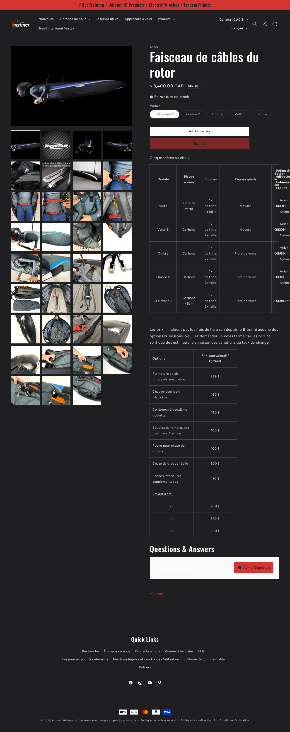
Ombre (220, 115)
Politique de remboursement (158, 720)
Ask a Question (256, 568)
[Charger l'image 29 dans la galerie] (25, 360)
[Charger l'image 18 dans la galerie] (56, 268)
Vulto (265, 115)
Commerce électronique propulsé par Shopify (107, 720)
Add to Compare (199, 131)
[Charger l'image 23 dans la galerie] (87, 298)
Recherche (90, 651)
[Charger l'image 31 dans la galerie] (87, 360)
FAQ (201, 651)
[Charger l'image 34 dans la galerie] (56, 390)
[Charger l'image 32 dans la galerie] (117, 360)
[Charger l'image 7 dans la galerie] (87, 176)
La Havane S (167, 115)
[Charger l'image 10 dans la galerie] (56, 206)
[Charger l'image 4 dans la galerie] (117, 145)
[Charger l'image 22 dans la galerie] (56, 298)
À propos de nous (117, 651)
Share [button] (158, 594)
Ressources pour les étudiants (85, 659)
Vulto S (243, 115)
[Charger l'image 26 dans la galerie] (56, 329)
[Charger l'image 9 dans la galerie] (25, 206)
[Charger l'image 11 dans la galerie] (87, 206)
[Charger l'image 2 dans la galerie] (56, 145)
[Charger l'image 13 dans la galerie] (25, 237)
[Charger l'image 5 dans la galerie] (25, 176)
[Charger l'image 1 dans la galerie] (25, 145)
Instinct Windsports (64, 720)
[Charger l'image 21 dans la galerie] (25, 298)
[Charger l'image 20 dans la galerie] (117, 268)
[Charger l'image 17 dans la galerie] (25, 268)
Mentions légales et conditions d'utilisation (146, 659)
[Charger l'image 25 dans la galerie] (25, 329)
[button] (75, 19)
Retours (145, 667)
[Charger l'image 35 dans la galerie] (87, 390)
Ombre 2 (195, 115)
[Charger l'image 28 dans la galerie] (117, 329)
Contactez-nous (147, 651)
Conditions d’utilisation (234, 720)
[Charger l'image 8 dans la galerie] (117, 176)
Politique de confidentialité (198, 720)
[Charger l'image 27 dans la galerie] (87, 329)
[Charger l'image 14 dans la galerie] (56, 237)
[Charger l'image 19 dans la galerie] (87, 268)
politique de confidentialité (204, 659)
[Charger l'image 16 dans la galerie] (117, 237)
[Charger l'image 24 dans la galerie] (117, 298)
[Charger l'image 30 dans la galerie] (56, 360)
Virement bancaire (179, 651)
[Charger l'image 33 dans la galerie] (25, 390)
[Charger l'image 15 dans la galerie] (87, 237)
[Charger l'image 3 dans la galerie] (87, 145)
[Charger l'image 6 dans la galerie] (56, 176)
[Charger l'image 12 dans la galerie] (117, 206)
